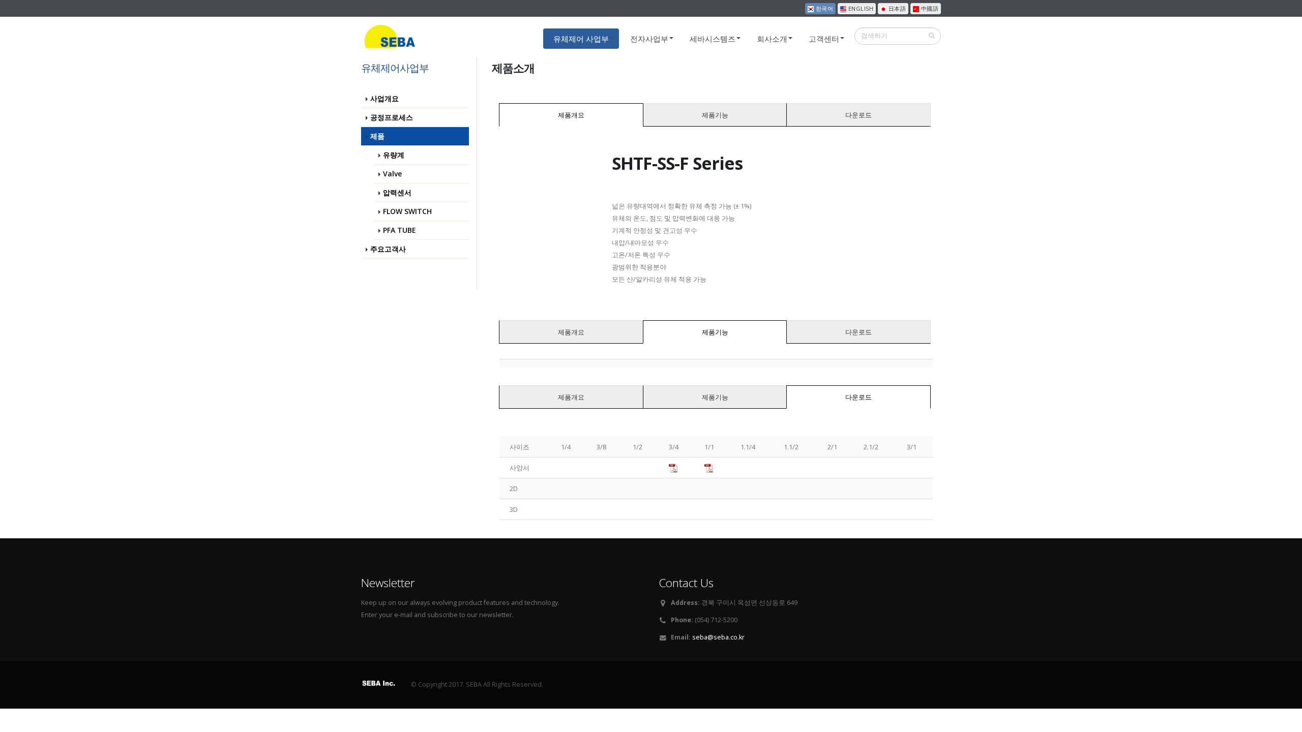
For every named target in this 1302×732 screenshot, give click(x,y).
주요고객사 (388, 249)
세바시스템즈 (712, 39)
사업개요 (384, 98)
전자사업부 (649, 39)
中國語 (928, 8)
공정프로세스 (391, 117)
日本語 (896, 8)
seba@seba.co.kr (718, 637)
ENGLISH (859, 8)
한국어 (823, 8)
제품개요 (571, 114)
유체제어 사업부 (581, 39)
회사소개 (772, 39)
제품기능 (715, 114)
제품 (377, 136)
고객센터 (824, 39)
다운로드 (858, 114)
